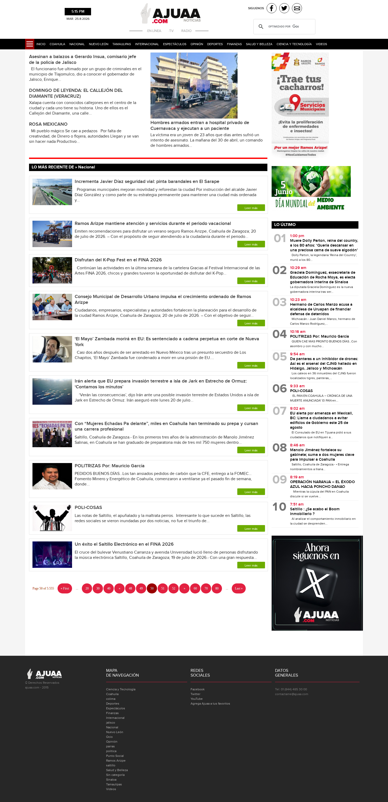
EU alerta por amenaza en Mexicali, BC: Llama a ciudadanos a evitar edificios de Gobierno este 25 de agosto (321, 420)
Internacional (147, 44)
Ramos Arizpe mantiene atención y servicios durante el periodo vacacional (153, 223)
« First (65, 588)
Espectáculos (174, 44)
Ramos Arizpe (116, 760)
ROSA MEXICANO (48, 124)
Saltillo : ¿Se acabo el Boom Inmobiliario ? (315, 511)
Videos (321, 44)
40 (108, 588)
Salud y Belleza (259, 44)
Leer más (251, 208)
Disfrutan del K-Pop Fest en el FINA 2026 (118, 260)
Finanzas (234, 44)
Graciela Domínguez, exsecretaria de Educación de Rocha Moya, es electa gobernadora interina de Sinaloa (322, 277)
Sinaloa (111, 779)
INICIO (40, 44)
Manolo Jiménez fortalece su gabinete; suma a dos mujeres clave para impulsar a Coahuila (322, 455)
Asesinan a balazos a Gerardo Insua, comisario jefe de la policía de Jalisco (82, 59)
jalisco (110, 722)
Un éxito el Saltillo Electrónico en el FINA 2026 (124, 544)
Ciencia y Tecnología (294, 44)
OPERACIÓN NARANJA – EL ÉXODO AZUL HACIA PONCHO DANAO (322, 484)
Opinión (197, 44)
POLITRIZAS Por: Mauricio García (110, 466)
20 (87, 588)
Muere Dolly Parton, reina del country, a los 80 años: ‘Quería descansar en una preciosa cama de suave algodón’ (324, 245)
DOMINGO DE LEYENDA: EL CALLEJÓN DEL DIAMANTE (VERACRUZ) (76, 93)
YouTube (197, 699)
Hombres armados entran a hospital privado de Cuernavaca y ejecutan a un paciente (199, 125)
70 (206, 588)
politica (111, 751)
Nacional (77, 44)
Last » (239, 588)
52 (173, 588)
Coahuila (57, 44)
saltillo (110, 765)
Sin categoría (115, 775)
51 (162, 588)
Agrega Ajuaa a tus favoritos (210, 703)
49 (141, 588)
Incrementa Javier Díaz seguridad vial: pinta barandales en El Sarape (147, 181)
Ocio (109, 737)
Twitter (195, 694)
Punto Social (115, 756)
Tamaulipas (121, 44)
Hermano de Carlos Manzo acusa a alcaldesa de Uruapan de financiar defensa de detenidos (321, 309)
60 (195, 588)
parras (110, 746)
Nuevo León (98, 44)
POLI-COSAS (88, 507)
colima (110, 699)
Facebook (198, 689)
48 (130, 588)
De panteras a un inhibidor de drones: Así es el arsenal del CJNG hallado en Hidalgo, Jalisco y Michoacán (324, 364)
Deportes (215, 44)
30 (98, 588)
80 (217, 588)
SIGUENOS (256, 8)
